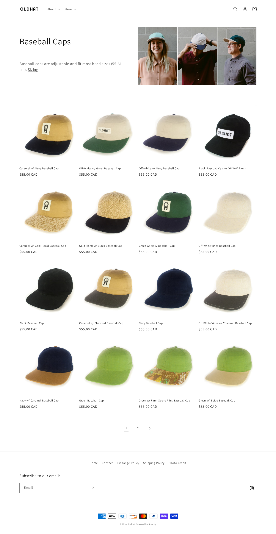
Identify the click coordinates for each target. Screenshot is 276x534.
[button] (53, 9)
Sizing (33, 69)
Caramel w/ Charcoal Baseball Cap (101, 323)
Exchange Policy (128, 463)
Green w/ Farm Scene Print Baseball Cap (164, 400)
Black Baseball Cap (31, 323)
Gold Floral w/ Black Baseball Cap (100, 246)
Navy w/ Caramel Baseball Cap (39, 400)
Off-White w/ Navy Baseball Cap (159, 168)
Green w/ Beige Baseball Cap (217, 400)
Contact (107, 463)
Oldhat (131, 524)
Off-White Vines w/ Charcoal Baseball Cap (225, 323)
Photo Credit (177, 463)
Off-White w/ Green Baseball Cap (100, 168)
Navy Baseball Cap (151, 323)
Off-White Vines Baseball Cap (217, 246)
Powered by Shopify (146, 524)
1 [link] (126, 428)
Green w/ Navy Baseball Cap (157, 246)
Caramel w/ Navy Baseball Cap (39, 168)
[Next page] (149, 428)
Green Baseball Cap (91, 400)
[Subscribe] (92, 488)
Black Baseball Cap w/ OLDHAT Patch (222, 168)
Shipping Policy (154, 463)
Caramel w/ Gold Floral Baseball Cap (42, 246)
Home (93, 463)
